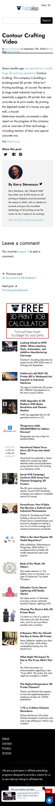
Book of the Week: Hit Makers (32, 565)
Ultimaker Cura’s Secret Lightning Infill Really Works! (33, 591)
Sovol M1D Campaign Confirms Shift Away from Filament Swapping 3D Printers (34, 479)
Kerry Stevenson (12, 48)
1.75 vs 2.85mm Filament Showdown (34, 709)
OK (48, 792)
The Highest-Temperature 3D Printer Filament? (36, 685)
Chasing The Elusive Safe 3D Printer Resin (36, 610)
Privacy (6, 748)
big (9, 51)
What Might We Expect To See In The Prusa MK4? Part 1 (36, 660)
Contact (7, 743)
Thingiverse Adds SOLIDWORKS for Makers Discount (35, 429)
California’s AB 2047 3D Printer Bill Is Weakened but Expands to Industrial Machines (36, 378)
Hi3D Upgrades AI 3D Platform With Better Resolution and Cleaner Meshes (33, 405)
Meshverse (13, 141)
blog (51, 48)
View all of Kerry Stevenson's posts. (26, 220)
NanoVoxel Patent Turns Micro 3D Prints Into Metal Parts (35, 450)
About (5, 738)
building (16, 51)
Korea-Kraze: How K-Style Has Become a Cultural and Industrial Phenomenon (35, 508)
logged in (23, 251)
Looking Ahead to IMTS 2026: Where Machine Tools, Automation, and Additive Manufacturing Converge (33, 349)
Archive (6, 752)
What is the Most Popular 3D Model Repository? (36, 538)
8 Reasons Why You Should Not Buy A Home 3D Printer (36, 634)
